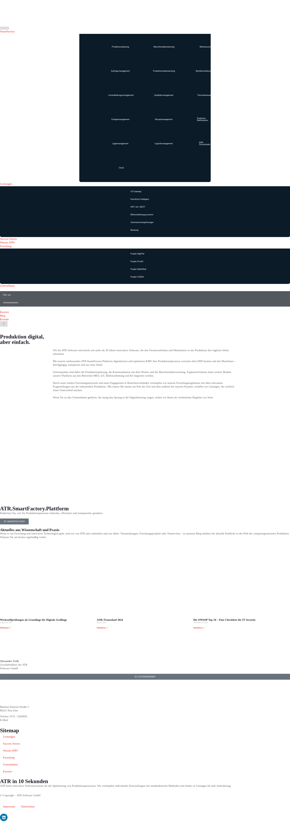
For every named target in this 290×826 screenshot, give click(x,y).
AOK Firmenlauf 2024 (110, 619)
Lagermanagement (120, 143)
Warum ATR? (7, 242)
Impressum (9, 806)
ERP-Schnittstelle (204, 143)
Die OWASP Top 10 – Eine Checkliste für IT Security (224, 619)
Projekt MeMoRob (138, 269)
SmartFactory (7, 31)
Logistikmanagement (164, 143)
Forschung (5, 246)
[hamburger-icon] (4, 28)
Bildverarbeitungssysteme (141, 214)
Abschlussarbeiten (10, 302)
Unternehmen (7, 285)
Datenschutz (28, 806)
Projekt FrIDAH (137, 277)
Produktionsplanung (120, 47)
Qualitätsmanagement (163, 95)
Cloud (121, 168)
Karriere (4, 312)
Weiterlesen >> (5, 628)
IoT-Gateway (136, 191)
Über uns (7, 295)
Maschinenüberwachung (163, 47)
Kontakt (4, 319)
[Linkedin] (4, 817)
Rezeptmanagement (163, 119)
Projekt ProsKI (136, 261)
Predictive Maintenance (202, 119)
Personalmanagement (207, 95)
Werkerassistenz (207, 47)
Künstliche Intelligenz (139, 199)
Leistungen (6, 183)
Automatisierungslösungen (142, 222)
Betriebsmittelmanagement (207, 71)
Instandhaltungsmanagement (121, 95)
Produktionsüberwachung (164, 71)
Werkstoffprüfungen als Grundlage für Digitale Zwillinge (33, 619)
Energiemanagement (120, 119)
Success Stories (8, 238)
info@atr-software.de (21, 720)
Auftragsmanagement (120, 71)
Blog (2, 315)
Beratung (134, 230)
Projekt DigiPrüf (137, 254)
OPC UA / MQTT (137, 207)
